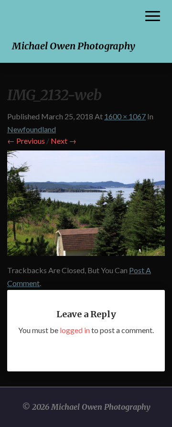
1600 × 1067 (125, 116)
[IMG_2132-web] (86, 205)
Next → (63, 140)
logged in (75, 330)
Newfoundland (31, 129)
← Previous (26, 140)
